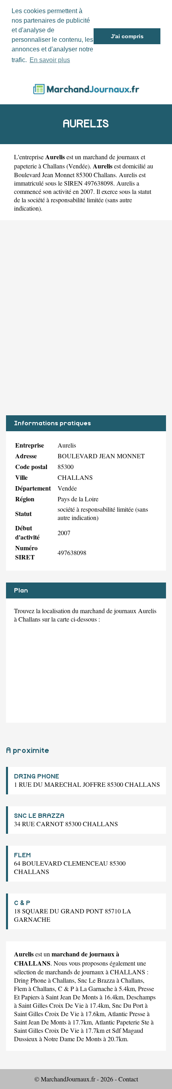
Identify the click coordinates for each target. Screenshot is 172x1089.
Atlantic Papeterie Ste (122, 1022)
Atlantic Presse (126, 1013)
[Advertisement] (86, 317)
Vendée (78, 166)
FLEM (22, 855)
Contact (128, 1079)
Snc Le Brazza (96, 980)
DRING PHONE (36, 776)
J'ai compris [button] (127, 36)
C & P (22, 903)
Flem (20, 988)
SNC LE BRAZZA (39, 816)
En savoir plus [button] (50, 60)
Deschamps (141, 997)
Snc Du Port (127, 1005)
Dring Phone (30, 980)
